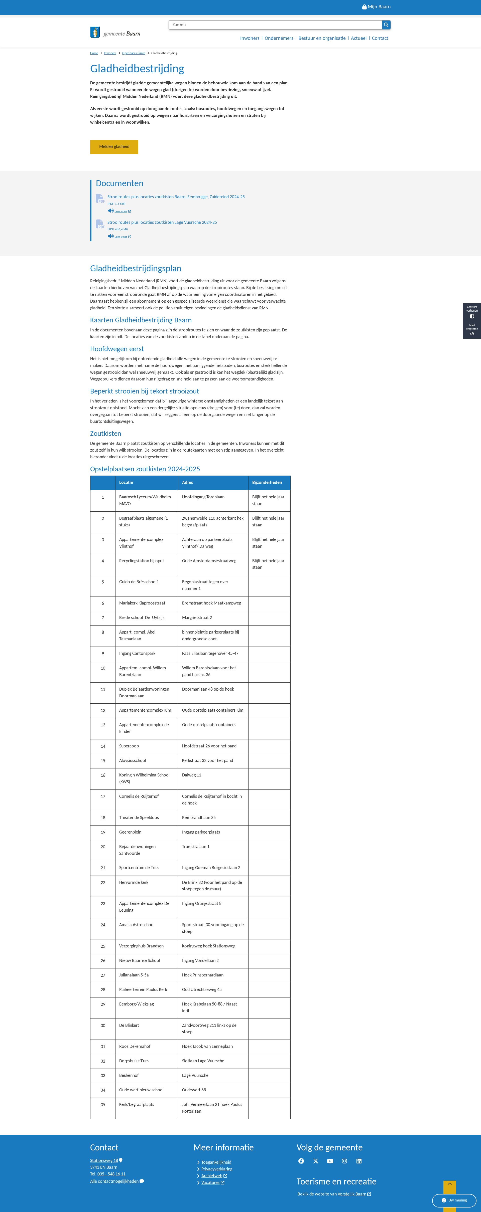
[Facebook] (301, 1161)
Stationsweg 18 (104, 1161)
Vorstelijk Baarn (352, 1194)
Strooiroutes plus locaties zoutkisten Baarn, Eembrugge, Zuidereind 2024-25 (176, 200)
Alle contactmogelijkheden (114, 1181)
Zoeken (386, 25)
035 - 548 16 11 (111, 1174)
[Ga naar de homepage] (115, 33)
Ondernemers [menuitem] (279, 38)
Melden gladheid (114, 147)
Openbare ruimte (133, 53)
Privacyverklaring (216, 1169)
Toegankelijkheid (216, 1162)
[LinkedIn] (359, 1161)
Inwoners (110, 53)
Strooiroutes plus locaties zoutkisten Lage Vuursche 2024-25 (162, 226)
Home (94, 53)
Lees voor (123, 212)
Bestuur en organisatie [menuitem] (322, 38)
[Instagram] (344, 1161)
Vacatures (210, 1183)
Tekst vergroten (472, 327)
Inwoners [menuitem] (250, 38)
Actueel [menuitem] (359, 38)
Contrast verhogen (472, 309)
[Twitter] (315, 1161)
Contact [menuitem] (380, 38)
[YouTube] (329, 1161)
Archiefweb (211, 1176)
